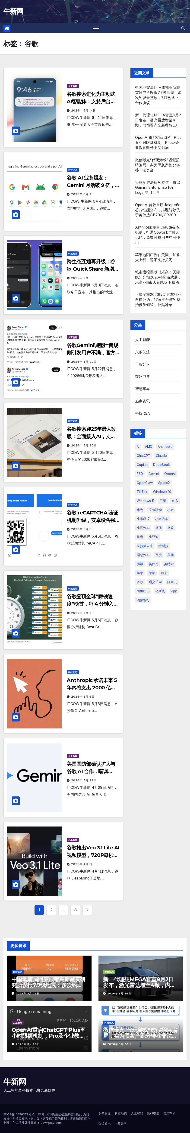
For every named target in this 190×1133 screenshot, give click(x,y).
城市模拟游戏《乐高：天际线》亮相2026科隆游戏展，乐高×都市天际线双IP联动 (158, 277)
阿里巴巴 (143, 591)
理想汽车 (143, 555)
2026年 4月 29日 (84, 780)
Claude (161, 456)
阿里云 (172, 582)
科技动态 (72, 169)
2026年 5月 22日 (84, 361)
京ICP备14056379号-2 (19, 1114)
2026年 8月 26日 (28, 993)
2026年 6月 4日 (83, 194)
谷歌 (140, 582)
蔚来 (164, 573)
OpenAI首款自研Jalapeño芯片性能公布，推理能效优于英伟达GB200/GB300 (158, 209)
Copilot (142, 465)
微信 (158, 528)
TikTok (142, 492)
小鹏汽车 (143, 528)
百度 (158, 555)
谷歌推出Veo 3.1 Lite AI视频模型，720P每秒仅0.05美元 (93, 855)
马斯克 (160, 591)
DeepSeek (161, 465)
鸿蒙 (174, 591)
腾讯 (140, 564)
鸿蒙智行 (143, 600)
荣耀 (152, 573)
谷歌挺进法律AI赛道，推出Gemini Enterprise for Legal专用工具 (157, 187)
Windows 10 (162, 492)
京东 (175, 501)
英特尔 (169, 564)
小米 (170, 510)
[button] (183, 28)
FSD (140, 474)
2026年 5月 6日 (83, 613)
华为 (140, 510)
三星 (163, 501)
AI (138, 447)
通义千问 (155, 582)
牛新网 (13, 11)
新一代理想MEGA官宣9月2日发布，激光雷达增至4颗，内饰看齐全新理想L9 (158, 120)
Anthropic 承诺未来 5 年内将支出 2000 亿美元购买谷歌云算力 (92, 687)
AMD (148, 447)
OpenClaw (145, 483)
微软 (170, 528)
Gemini (154, 474)
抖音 (140, 537)
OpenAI (170, 474)
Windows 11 (145, 501)
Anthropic (165, 447)
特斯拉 (163, 546)
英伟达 (153, 564)
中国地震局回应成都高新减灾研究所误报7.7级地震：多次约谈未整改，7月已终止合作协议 (49, 985)
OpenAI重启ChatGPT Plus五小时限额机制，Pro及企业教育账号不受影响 (158, 142)
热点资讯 (142, 401)
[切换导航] (95, 28)
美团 (170, 555)
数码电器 (142, 376)
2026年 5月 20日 (84, 445)
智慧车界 (142, 388)
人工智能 (72, 86)
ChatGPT (143, 456)
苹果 (140, 573)
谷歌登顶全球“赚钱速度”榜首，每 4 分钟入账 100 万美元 (92, 603)
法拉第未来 (145, 546)
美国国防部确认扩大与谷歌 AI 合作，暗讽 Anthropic (91, 771)
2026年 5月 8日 (83, 529)
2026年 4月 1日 (82, 864)
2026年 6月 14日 (83, 110)
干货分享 (142, 364)
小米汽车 (161, 519)
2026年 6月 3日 (83, 278)
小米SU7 (143, 519)
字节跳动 (155, 510)
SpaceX (164, 483)
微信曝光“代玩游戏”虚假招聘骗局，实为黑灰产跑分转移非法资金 (157, 165)
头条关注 (142, 352)
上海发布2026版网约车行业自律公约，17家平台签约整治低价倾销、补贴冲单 (158, 299)
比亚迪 (153, 537)
